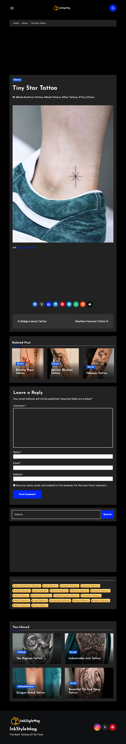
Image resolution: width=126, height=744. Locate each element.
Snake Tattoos (100, 600)
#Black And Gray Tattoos (29, 97)
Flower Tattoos (70, 586)
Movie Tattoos (59, 590)
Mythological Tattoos (66, 595)
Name (17, 452)
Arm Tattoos (40, 590)
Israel (73, 652)
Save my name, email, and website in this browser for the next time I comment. (61, 485)
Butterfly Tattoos (41, 595)
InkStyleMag (23, 729)
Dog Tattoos (40, 605)
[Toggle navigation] (12, 8)
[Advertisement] (63, 52)
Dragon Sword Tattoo (30, 693)
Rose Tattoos (81, 600)
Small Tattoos (22, 590)
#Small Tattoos (52, 97)
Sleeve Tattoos (79, 590)
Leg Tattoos (40, 600)
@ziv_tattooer (26, 247)
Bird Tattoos (21, 595)
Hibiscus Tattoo (96, 373)
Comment (19, 405)
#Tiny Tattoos (86, 97)
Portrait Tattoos (101, 590)
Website (17, 474)
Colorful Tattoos (91, 595)
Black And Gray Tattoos (27, 586)
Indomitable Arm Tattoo (85, 658)
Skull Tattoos (22, 600)
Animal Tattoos (90, 586)
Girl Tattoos (51, 586)
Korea (17, 79)
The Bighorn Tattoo (29, 658)
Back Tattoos (22, 605)
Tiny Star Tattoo (35, 88)
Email (17, 463)
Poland (21, 652)
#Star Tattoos (70, 97)
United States (26, 686)
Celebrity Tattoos (60, 600)
